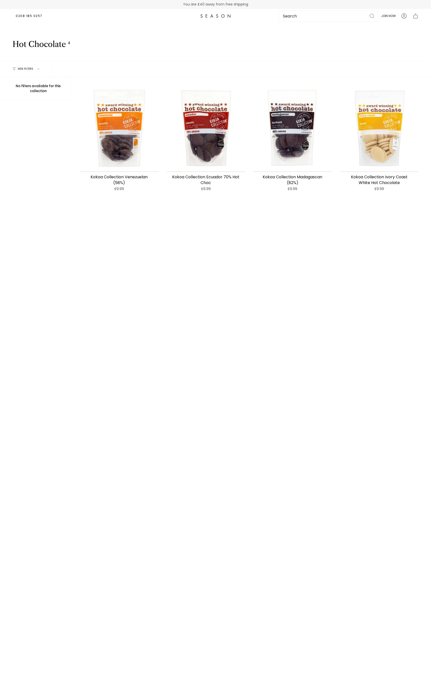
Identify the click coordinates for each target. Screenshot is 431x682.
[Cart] (415, 16)
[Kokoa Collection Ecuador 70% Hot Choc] (206, 128)
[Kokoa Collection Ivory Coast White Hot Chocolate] (379, 128)
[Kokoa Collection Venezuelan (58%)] (119, 128)
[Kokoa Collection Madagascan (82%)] (292, 128)
